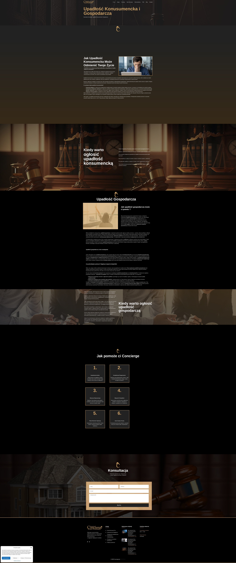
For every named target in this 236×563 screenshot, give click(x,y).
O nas (114, 2)
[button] (31, 547)
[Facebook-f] (87, 541)
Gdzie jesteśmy (137, 2)
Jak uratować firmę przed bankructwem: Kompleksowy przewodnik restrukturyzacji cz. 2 (132, 542)
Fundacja (123, 2)
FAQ (143, 2)
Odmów (15, 558)
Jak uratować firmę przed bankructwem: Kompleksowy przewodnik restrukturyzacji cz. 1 (132, 550)
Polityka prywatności (17, 560)
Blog (147, 2)
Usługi (118, 2)
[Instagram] (89, 541)
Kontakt (150, 2)
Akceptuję (6, 558)
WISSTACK (122, 559)
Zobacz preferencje (26, 558)
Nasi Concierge (130, 2)
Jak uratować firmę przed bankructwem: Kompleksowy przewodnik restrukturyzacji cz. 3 (132, 533)
